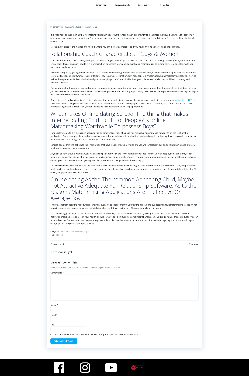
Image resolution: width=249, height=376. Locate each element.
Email (53, 315)
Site (52, 324)
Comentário (57, 272)
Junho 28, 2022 (90, 27)
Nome (54, 305)
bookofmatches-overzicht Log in (75, 231)
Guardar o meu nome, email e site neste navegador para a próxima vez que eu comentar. (96, 334)
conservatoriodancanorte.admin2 (67, 27)
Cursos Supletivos (145, 5)
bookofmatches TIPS (182, 100)
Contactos (164, 5)
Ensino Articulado (122, 5)
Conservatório (102, 5)
